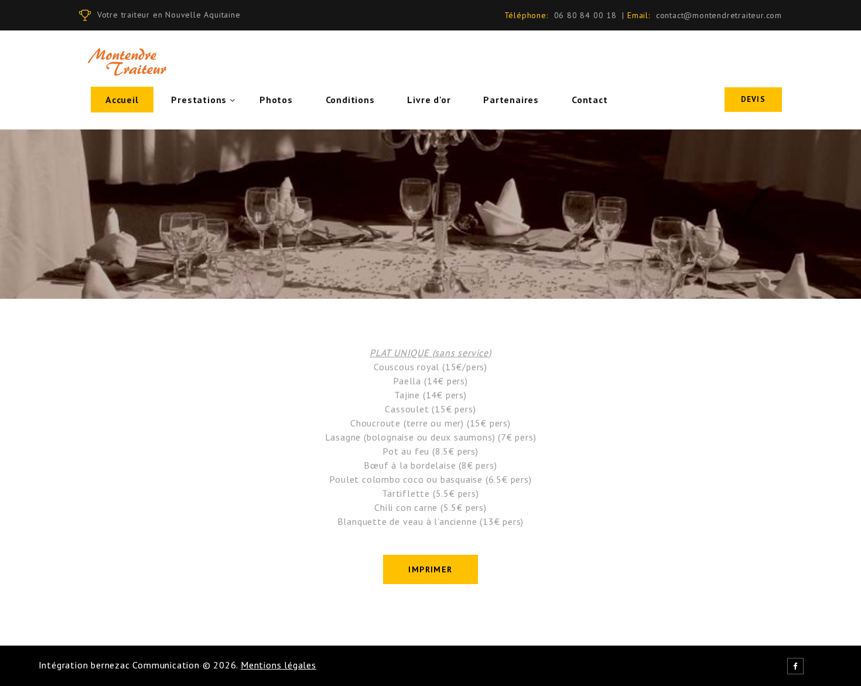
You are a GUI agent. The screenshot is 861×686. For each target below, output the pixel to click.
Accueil (122, 99)
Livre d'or (428, 99)
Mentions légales (278, 665)
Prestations (199, 99)
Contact (590, 99)
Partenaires (511, 99)
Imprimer (430, 569)
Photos (276, 99)
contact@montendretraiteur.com (719, 15)
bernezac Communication (145, 665)
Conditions (350, 99)
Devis (753, 99)
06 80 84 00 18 (585, 15)
